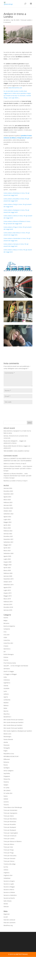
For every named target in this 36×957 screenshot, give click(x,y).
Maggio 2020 (7, 565)
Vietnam (6, 906)
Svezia (5, 796)
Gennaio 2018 (8, 610)
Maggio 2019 (7, 596)
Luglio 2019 (7, 590)
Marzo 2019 (7, 599)
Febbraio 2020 (8, 573)
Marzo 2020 (7, 570)
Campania (7, 629)
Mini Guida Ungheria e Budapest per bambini (18, 731)
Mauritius (7, 714)
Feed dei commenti (9, 922)
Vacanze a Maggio (9, 887)
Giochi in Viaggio (9, 671)
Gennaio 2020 (8, 576)
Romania (6, 762)
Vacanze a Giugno (9, 881)
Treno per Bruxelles (10, 824)
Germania (7, 668)
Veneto (6, 904)
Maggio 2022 (7, 522)
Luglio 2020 (7, 559)
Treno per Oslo (8, 847)
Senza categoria (8, 770)
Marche (6, 711)
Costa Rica (7, 640)
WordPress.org (8, 925)
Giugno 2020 (7, 562)
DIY (5, 652)
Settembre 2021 (8, 542)
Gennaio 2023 (8, 505)
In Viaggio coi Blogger (10, 674)
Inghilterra (7, 683)
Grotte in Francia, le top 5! (18, 463)
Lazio (5, 691)
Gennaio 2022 (8, 533)
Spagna (6, 785)
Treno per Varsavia (9, 858)
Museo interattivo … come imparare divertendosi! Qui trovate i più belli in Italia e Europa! (18, 468)
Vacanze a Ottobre (9, 892)
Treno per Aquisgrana (10, 813)
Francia (6, 660)
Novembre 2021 (8, 539)
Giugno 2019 (7, 593)
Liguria (6, 697)
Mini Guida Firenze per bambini (13, 719)
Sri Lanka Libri (8, 793)
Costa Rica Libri (8, 643)
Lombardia (7, 700)
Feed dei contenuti (9, 920)
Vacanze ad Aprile (9, 898)
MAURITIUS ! (7, 717)
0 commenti (7, 22)
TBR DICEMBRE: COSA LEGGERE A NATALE (16, 451)
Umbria (6, 870)
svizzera (6, 802)
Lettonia (6, 694)
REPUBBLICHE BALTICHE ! (11, 756)
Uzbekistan (7, 878)
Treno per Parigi (9, 850)
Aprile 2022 (7, 525)
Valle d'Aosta (7, 901)
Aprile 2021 (7, 548)
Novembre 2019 (8, 579)
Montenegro (7, 736)
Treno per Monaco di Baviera (13, 841)
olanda (6, 742)
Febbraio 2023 (8, 502)
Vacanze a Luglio (9, 884)
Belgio (5, 620)
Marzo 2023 (7, 499)
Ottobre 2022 (8, 511)
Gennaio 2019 (8, 604)
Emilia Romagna (9, 654)
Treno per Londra (25, 20)
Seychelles (7, 773)
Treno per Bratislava (10, 821)
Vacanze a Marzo (9, 889)
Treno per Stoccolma (10, 855)
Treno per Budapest (10, 827)
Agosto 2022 (7, 516)
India (5, 677)
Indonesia (7, 680)
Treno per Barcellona (10, 819)
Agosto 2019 (7, 587)
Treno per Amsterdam (10, 810)
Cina (5, 632)
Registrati (7, 914)
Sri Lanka (6, 787)
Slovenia (6, 782)
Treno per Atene (9, 816)
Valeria (8, 20)
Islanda (6, 685)
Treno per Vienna (9, 861)
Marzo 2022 (7, 528)
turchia (6, 867)
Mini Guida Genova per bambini (13, 722)
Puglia (5, 751)
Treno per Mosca (9, 844)
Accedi (6, 917)
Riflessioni (7, 759)
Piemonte (6, 745)
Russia (6, 765)
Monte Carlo (7, 734)
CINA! (5, 637)
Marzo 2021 (7, 550)
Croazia (6, 646)
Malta (5, 708)
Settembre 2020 (8, 553)
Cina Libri (7, 634)
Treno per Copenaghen (11, 833)
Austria (6, 617)
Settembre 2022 (8, 514)
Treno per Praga (9, 853)
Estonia (6, 657)
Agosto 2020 (7, 556)
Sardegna (7, 768)
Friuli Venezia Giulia (10, 663)
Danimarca (7, 649)
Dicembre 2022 (8, 508)
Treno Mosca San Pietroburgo (13, 807)
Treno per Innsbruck (10, 836)
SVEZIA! (6, 799)
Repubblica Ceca (9, 753)
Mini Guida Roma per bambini (13, 725)
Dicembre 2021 (8, 536)
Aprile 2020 (7, 567)
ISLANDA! (6, 688)
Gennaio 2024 (8, 488)
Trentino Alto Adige (10, 864)
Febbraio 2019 (8, 601)
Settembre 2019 (8, 584)
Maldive (6, 702)
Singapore (7, 776)
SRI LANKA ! (7, 790)
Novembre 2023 (8, 494)
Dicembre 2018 (8, 607)
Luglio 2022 (7, 519)
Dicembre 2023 (8, 491)
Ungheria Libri (8, 875)
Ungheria (6, 872)
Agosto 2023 (7, 497)
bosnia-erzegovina (9, 626)
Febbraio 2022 (8, 531)
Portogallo (7, 748)
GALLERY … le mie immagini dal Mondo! (16, 666)
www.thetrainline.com (15, 88)
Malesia (6, 705)
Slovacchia (7, 779)
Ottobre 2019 (8, 582)
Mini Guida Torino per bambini (13, 728)
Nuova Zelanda (8, 739)
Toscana (6, 804)
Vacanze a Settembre (10, 895)
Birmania (6, 623)
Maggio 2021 (7, 545)
